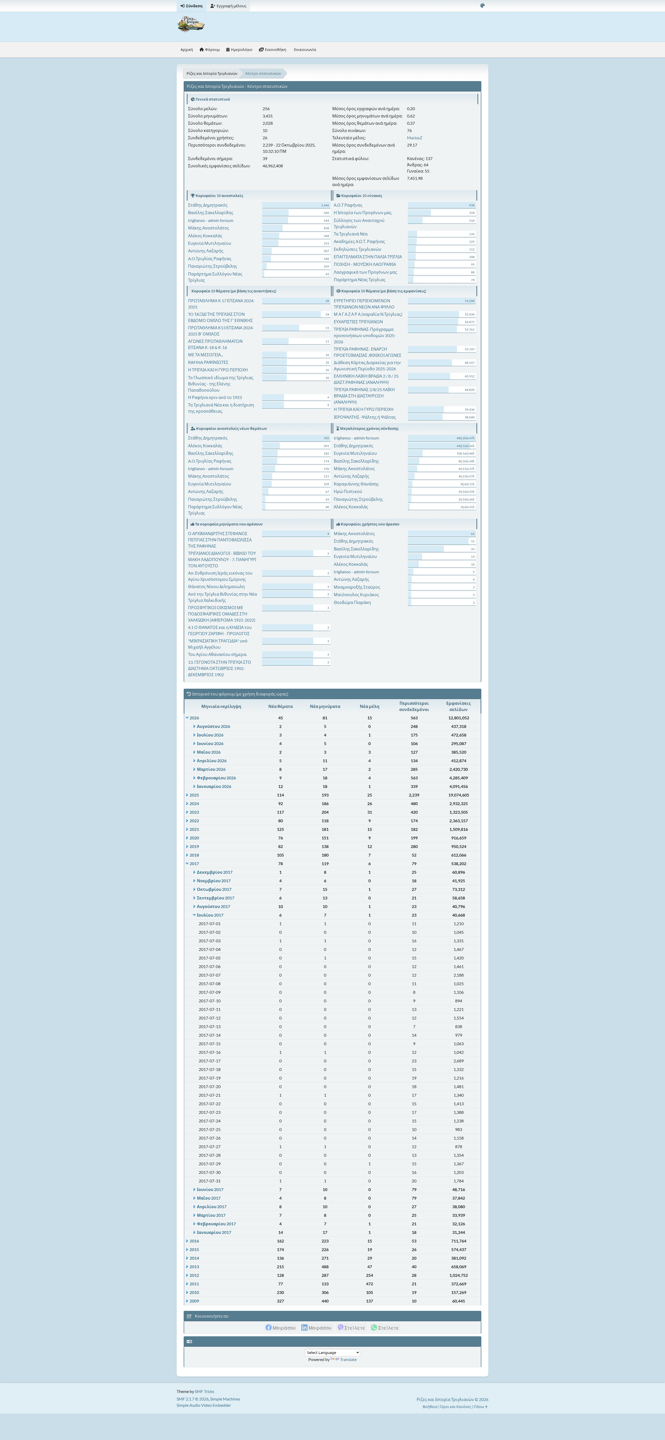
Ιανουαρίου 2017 (214, 1232)
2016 (194, 1240)
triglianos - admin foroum (210, 220)
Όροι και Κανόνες (455, 1406)
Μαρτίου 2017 (211, 1215)
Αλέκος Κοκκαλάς (205, 235)
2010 (194, 1292)
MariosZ (414, 137)
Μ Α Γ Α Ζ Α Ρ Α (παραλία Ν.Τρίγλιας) (368, 314)
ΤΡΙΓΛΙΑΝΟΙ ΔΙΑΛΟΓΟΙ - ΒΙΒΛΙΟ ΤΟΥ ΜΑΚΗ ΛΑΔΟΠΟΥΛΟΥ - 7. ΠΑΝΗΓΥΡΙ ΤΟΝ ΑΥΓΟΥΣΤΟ (222, 559)
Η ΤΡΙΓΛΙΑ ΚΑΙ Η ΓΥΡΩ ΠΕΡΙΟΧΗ (218, 369)
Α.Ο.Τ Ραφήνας (348, 204)
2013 (194, 1266)
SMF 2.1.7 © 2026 (193, 1398)
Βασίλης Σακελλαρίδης (210, 212)
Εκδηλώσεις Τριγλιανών (357, 249)
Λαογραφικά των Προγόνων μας (365, 271)
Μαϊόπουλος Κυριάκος (356, 594)
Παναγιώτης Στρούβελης (212, 266)
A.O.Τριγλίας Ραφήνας (209, 258)
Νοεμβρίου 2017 (214, 880)
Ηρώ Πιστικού (348, 491)
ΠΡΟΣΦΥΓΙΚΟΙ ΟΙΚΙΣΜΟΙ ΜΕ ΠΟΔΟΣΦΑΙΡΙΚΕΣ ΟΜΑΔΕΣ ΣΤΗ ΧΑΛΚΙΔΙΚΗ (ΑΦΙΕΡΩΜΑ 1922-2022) (221, 613)
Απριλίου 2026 (212, 760)
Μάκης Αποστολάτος (208, 227)
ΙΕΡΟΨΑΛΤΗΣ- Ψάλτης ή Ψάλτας (365, 417)
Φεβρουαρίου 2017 (216, 1223)
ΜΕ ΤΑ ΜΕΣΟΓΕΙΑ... (205, 354)
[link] (280, 1327)
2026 (194, 717)
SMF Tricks (204, 1391)
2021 (194, 829)
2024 (194, 803)
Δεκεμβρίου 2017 (214, 872)
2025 (194, 794)
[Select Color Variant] (482, 6)
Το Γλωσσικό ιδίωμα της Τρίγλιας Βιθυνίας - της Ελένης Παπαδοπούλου (220, 383)
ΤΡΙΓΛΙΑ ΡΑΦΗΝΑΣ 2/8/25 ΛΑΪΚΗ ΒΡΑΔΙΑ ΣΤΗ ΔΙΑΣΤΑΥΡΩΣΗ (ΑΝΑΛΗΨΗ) (364, 395)
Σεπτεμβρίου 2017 (215, 897)
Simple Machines (225, 1398)
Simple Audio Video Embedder (204, 1405)
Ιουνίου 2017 (210, 1189)
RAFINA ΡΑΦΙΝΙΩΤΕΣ (208, 362)
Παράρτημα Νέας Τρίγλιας (359, 279)
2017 (194, 863)
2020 (194, 837)
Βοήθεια (430, 1406)
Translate (348, 1359)
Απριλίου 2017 (212, 1206)
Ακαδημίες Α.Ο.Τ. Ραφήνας (359, 241)
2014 (194, 1257)
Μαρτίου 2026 (211, 769)
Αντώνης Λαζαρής (205, 250)
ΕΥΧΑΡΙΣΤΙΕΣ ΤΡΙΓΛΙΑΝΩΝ (358, 321)
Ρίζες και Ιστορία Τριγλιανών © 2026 (452, 1399)
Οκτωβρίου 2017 (214, 889)
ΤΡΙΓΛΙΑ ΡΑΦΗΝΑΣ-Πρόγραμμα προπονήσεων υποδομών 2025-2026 (365, 335)
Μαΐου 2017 (209, 1197)
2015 (194, 1249)
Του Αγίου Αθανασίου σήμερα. (217, 654)
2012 (194, 1275)
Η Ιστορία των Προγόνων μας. (363, 212)
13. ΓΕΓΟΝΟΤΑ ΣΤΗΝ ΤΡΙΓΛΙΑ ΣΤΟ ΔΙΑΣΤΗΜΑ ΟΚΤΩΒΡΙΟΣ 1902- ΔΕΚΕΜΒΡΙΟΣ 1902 (219, 668)
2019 (194, 846)
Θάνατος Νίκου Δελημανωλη (216, 586)
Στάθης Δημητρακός (208, 204)
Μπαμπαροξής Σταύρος (357, 586)
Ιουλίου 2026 (210, 734)
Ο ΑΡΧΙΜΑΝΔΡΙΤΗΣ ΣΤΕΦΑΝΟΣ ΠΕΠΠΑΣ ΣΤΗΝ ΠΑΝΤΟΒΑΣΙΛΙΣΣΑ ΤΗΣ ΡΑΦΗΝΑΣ (220, 539)
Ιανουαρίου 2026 (214, 786)
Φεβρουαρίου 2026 (216, 777)
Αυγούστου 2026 (213, 726)
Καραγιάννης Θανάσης (356, 483)
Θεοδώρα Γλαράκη (352, 602)
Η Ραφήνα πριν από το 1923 (215, 397)
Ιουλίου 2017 (210, 914)
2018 (194, 854)
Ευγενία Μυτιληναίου (209, 243)
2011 (194, 1283)
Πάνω (479, 1406)
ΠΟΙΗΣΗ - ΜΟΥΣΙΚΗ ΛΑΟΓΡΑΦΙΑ (365, 264)
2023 (194, 812)
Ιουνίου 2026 (210, 743)
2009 (194, 1300)
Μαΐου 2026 (209, 751)
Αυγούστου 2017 (213, 906)
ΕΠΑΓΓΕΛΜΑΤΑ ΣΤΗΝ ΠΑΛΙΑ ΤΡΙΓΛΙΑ (368, 256)
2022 (194, 820)
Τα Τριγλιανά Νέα (351, 233)
